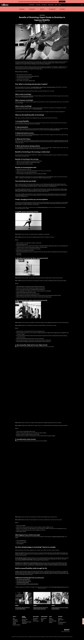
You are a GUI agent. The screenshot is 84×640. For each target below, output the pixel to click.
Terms (47, 636)
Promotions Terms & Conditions (55, 636)
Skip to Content (11, 3)
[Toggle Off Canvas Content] (82, 5)
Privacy (26, 636)
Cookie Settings (60, 623)
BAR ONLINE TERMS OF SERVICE (67, 636)
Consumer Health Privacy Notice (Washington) (37, 636)
